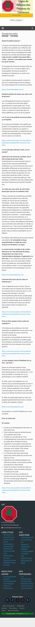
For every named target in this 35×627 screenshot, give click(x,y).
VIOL (22, 556)
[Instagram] (17, 600)
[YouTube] (22, 600)
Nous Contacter (13, 610)
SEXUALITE (25, 544)
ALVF (5, 553)
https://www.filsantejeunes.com (13, 89)
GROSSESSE (25, 547)
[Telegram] (27, 600)
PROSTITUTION (26, 558)
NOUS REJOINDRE (16, 15)
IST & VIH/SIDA (26, 540)
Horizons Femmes (9, 560)
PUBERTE (24, 549)
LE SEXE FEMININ (27, 551)
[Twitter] (12, 600)
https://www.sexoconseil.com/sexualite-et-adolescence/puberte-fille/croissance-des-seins (16, 143)
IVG (22, 542)
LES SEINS (24, 554)
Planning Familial (27, 584)
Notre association (9, 606)
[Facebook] (7, 600)
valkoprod (26, 613)
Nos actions (13, 608)
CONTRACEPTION (27, 538)
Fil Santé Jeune (26, 581)
